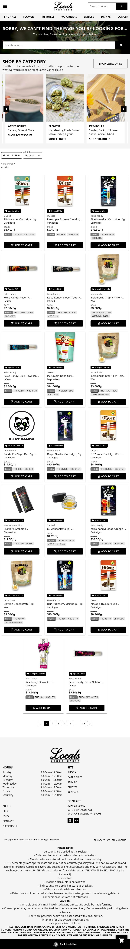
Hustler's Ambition (13, 525)
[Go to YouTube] (76, 820)
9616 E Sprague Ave (80, 810)
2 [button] (52, 723)
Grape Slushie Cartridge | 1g (64, 454)
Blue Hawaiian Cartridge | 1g (108, 219)
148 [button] (83, 723)
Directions (10, 826)
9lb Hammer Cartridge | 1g (20, 219)
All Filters (13, 155)
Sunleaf (51, 525)
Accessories (17, 126)
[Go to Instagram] (70, 820)
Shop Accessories (20, 135)
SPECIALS (73, 792)
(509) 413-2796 (76, 806)
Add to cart (23, 245)
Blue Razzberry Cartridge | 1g (65, 603)
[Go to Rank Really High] (65, 944)
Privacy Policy (102, 840)
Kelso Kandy (97, 215)
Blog (6, 811)
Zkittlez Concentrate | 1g (19, 603)
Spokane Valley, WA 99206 (84, 813)
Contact (8, 821)
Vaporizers (69, 16)
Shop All (10, 16)
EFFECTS (72, 787)
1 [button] (46, 723)
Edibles (89, 16)
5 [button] (70, 723)
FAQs (6, 816)
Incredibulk (96, 294)
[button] (5, 6)
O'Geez (51, 372)
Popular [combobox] (30, 155)
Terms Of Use (119, 840)
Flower (28, 16)
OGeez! (8, 215)
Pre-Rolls (47, 16)
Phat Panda (10, 450)
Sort (27, 152)
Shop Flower (58, 139)
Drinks (106, 16)
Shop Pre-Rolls (99, 139)
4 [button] (64, 723)
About (7, 806)
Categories (75, 777)
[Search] (121, 6)
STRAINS (73, 782)
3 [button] (58, 723)
